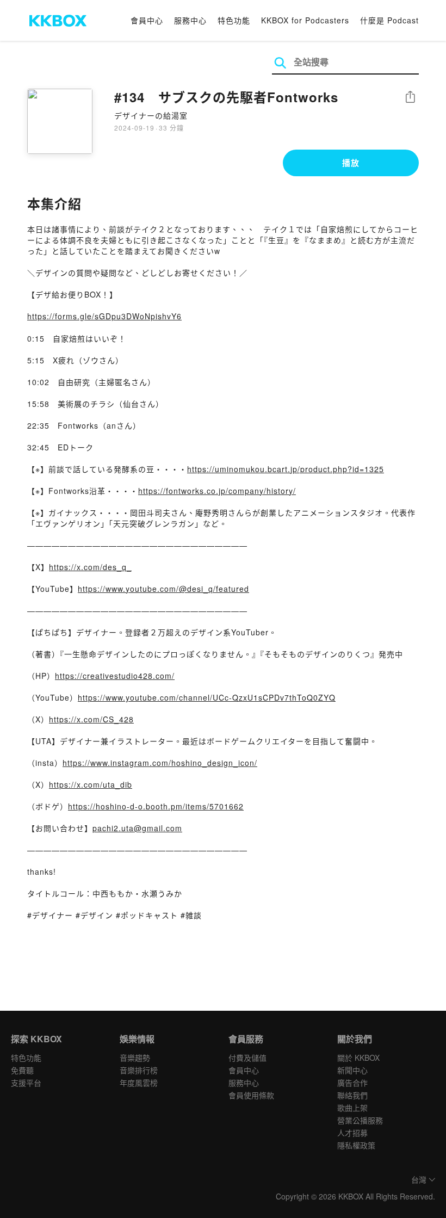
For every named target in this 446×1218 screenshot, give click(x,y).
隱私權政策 (356, 1145)
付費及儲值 (247, 1057)
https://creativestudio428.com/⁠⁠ (115, 675)
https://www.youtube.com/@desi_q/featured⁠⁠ (163, 588)
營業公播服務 (360, 1120)
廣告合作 (352, 1082)
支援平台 (26, 1082)
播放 (351, 163)
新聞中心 (352, 1070)
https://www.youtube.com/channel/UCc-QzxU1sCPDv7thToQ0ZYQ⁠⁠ (207, 697)
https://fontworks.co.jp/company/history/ (217, 490)
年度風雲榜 (139, 1082)
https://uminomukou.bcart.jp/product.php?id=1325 (285, 468)
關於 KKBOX (358, 1057)
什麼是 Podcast (389, 20)
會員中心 (147, 20)
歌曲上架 (352, 1107)
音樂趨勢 (135, 1057)
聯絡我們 (352, 1095)
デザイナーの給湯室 (151, 115)
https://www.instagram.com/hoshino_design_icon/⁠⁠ (160, 762)
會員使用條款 (251, 1095)
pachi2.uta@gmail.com (137, 828)
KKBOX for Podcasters (305, 20)
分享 (410, 97)
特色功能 (234, 20)
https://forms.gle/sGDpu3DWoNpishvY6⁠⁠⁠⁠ (104, 316)
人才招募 (352, 1132)
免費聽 (22, 1070)
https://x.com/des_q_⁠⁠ (90, 566)
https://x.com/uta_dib (90, 784)
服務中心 (190, 20)
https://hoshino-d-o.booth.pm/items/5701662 (156, 806)
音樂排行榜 (139, 1070)
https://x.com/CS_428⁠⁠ (91, 719)
